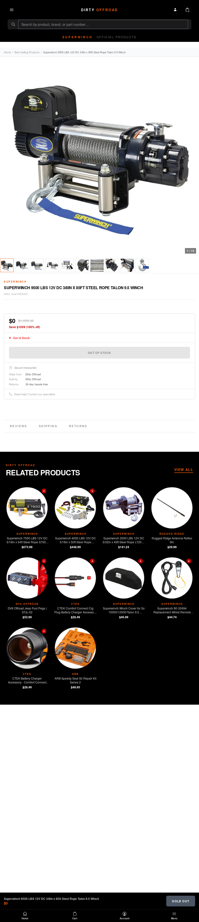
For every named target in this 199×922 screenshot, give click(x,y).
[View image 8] (112, 265)
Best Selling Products (27, 52)
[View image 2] (22, 265)
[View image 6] (82, 265)
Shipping (48, 426)
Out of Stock (99, 352)
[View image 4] (52, 265)
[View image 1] (7, 265)
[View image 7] (97, 265)
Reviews (18, 426)
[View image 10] (142, 265)
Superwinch (15, 281)
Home (7, 52)
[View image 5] (67, 265)
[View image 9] (127, 265)
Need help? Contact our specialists (34, 394)
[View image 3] (37, 265)
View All (183, 469)
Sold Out (180, 901)
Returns (78, 426)
